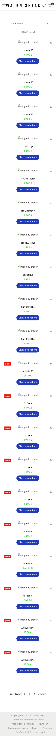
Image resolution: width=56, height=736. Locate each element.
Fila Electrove (28, 210)
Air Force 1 (28, 531)
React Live (28, 274)
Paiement (48, 728)
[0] (50, 5)
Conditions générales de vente (28, 719)
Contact (40, 732)
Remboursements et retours (22, 728)
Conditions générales (23, 723)
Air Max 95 (28, 114)
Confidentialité (23, 732)
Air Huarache (28, 627)
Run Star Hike (28, 306)
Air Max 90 (28, 50)
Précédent (16, 694)
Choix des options (28, 61)
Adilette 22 (27, 371)
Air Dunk (28, 403)
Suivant (41, 694)
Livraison (43, 723)
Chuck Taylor (28, 146)
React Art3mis (28, 242)
